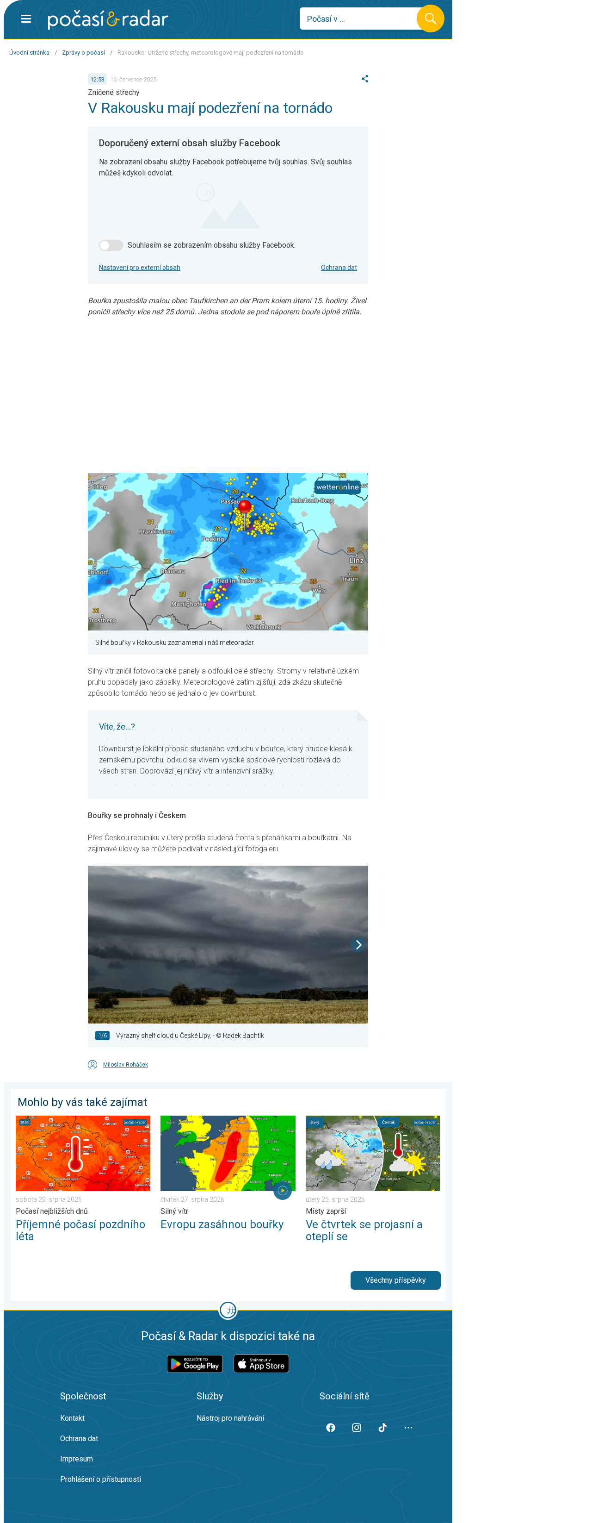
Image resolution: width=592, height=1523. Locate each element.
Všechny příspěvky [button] (395, 1280)
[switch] (111, 245)
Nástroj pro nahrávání (230, 1418)
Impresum (76, 1458)
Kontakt (72, 1418)
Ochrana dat (339, 267)
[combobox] (365, 18)
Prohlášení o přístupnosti (100, 1479)
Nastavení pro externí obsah (139, 267)
